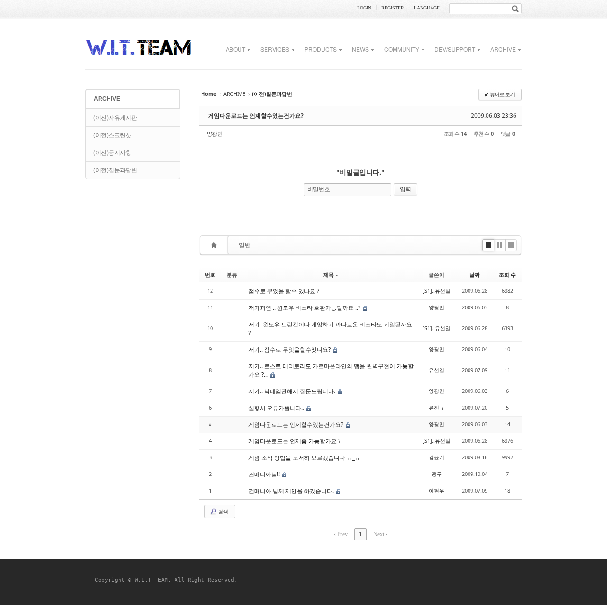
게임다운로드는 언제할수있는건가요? (256, 116)
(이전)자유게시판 (115, 117)
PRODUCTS (320, 49)
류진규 (436, 407)
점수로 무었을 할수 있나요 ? (283, 291)
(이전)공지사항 (112, 152)
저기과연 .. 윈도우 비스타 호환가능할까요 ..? (305, 308)
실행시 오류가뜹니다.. (276, 408)
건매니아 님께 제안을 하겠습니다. (291, 491)
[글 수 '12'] (215, 245)
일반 (244, 245)
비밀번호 (318, 189)
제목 (328, 274)
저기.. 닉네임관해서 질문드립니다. (292, 391)
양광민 (214, 133)
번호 (210, 274)
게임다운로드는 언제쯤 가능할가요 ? (294, 441)
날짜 (474, 274)
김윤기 (436, 457)
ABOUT (235, 49)
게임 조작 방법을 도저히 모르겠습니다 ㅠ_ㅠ (304, 458)
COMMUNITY (401, 49)
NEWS (360, 49)
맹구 (437, 473)
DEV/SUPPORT (454, 49)
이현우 (436, 490)
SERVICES (274, 49)
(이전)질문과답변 (115, 170)
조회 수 (507, 274)
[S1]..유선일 (437, 290)
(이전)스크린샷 (112, 135)
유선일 (436, 369)
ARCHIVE (503, 49)
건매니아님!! (264, 474)
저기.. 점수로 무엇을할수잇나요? (290, 349)
